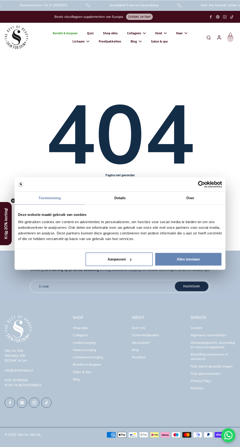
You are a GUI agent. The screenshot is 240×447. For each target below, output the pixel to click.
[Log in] (219, 37)
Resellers (139, 357)
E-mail (44, 286)
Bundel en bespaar (87, 364)
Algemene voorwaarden (209, 335)
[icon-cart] (229, 37)
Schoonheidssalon (145, 335)
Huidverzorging (84, 342)
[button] (6, 223)
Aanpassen (117, 259)
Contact (196, 328)
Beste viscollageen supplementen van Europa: (88, 17)
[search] (208, 37)
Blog (76, 379)
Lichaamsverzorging (88, 357)
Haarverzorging (84, 350)
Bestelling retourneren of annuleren (209, 356)
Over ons (138, 328)
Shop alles (80, 328)
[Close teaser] (13, 200)
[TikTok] (231, 17)
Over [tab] (190, 198)
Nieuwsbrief (141, 342)
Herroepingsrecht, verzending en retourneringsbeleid (213, 344)
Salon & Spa (82, 372)
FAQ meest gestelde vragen (211, 366)
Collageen (80, 335)
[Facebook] (210, 17)
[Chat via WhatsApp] (228, 435)
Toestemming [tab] (49, 198)
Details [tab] (120, 198)
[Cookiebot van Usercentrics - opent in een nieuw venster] (201, 184)
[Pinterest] (217, 17)
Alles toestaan (188, 259)
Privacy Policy (201, 381)
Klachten (197, 388)
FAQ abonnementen (206, 373)
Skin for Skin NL (29, 434)
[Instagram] (224, 17)
